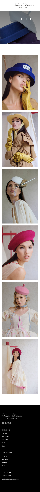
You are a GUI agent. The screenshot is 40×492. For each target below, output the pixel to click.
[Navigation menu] (3, 5)
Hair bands (5, 439)
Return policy (5, 459)
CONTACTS (6, 472)
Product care (5, 466)
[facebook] (3, 423)
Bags (3, 446)
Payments (4, 462)
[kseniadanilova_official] (6, 423)
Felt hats (4, 433)
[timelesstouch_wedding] (9, 423)
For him (4, 443)
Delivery (4, 456)
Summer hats (5, 436)
